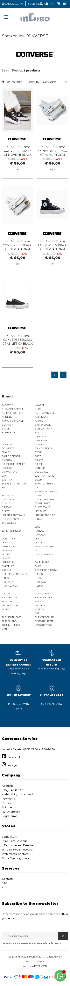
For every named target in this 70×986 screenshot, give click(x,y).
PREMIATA (7, 581)
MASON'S (7, 550)
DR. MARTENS (9, 472)
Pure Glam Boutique (15, 840)
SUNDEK (39, 609)
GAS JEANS (8, 499)
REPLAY (6, 593)
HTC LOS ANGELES (45, 515)
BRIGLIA (39, 432)
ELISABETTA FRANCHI (14, 483)
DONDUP (40, 468)
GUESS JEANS (42, 507)
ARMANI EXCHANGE (13, 420)
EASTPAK (7, 479)
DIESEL (38, 464)
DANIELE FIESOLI (11, 456)
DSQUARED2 (41, 472)
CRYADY (6, 452)
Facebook (14, 757)
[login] (45, 4)
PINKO (5, 578)
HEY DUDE (40, 511)
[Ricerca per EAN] (63, 4)
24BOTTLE (7, 405)
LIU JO (38, 542)
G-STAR (39, 495)
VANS (5, 629)
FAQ (5, 883)
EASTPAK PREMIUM (46, 475)
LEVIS (5, 542)
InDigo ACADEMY (13, 790)
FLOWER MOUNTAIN (46, 491)
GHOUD (6, 503)
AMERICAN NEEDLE (45, 413)
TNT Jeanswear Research (17, 849)
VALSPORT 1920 (43, 625)
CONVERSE (8, 448)
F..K (37, 487)
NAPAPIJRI (8, 562)
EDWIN (39, 479)
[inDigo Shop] (35, 24)
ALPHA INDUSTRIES (12, 413)
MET (37, 550)
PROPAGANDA (10, 585)
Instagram (14, 765)
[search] (40, 4)
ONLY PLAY (8, 566)
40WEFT (39, 405)
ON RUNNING (42, 562)
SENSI (38, 601)
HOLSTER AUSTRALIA (13, 515)
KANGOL (39, 530)
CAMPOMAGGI (42, 440)
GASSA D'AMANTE (45, 499)
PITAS (38, 578)
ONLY (38, 566)
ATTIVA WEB (39, 966)
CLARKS (39, 444)
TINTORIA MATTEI (44, 621)
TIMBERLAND (9, 621)
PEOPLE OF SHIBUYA (46, 570)
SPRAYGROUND (10, 605)
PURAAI (39, 585)
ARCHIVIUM (41, 417)
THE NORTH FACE (11, 617)
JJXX (37, 527)
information (55, 943)
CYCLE (38, 452)
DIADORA (7, 460)
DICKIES (39, 460)
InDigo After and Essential (18, 845)
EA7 (4, 475)
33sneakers (9, 836)
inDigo (38, 519)
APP (4, 887)
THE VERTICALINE (44, 617)
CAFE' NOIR (41, 436)
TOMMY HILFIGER (11, 625)
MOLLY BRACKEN (44, 554)
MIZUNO (6, 554)
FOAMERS (7, 495)
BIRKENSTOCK (43, 424)
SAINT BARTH (9, 597)
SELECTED (7, 601)
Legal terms (9, 816)
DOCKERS (7, 468)
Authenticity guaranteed (17, 794)
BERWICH (7, 424)
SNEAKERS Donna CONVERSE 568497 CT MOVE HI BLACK (18, 151)
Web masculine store (15, 853)
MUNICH (6, 558)
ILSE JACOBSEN (10, 519)
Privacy (6, 803)
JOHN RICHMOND (11, 530)
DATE (38, 456)
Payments (8, 798)
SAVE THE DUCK (44, 597)
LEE (37, 538)
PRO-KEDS (40, 581)
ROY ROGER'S (42, 593)
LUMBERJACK (9, 546)
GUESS (5, 511)
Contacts (7, 878)
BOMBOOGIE (9, 432)
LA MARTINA (9, 538)
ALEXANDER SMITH (12, 409)
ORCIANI (6, 570)
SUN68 (5, 609)
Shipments (9, 807)
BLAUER (6, 428)
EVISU (5, 487)
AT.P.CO (39, 420)
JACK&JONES (9, 523)
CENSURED (8, 444)
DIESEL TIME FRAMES (13, 464)
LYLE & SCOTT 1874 (44, 546)
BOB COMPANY (43, 428)
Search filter (13, 82)
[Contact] (51, 4)
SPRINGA (40, 605)
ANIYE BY (7, 417)
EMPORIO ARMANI (45, 483)
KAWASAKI (41, 534)
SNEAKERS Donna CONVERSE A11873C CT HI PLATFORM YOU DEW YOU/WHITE (52, 154)
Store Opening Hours (15, 858)
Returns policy (11, 811)
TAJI (37, 613)
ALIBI (38, 409)
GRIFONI (6, 507)
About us (7, 785)
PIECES (39, 574)
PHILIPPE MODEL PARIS (14, 574)
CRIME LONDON (43, 448)
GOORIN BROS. (43, 503)
